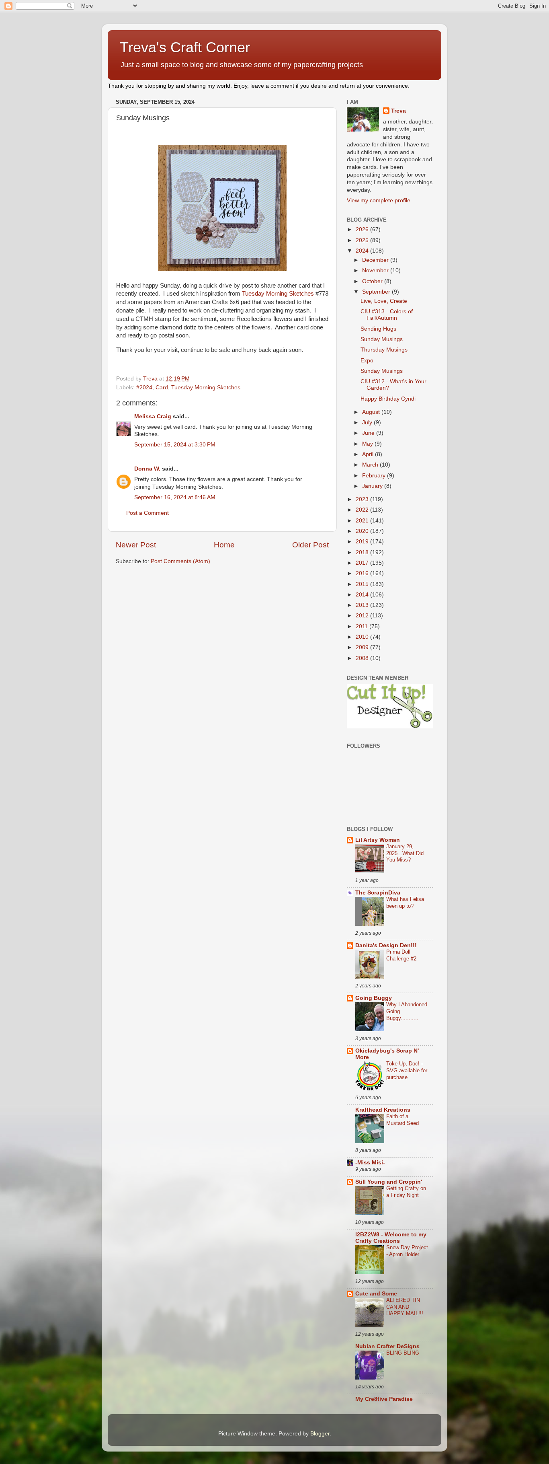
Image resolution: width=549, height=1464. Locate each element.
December (376, 260)
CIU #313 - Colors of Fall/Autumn (387, 314)
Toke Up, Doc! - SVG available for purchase (406, 1070)
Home (224, 545)
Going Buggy (373, 998)
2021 (363, 521)
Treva (398, 111)
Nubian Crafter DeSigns (387, 1346)
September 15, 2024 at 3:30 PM (174, 445)
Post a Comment (147, 513)
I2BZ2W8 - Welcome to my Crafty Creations (390, 1238)
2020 (363, 531)
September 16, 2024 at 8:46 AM (174, 497)
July (368, 422)
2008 (363, 658)
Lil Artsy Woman (377, 840)
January (373, 486)
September (377, 292)
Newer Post (136, 545)
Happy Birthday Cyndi (388, 399)
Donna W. (147, 469)
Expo (367, 361)
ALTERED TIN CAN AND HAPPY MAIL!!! (404, 1306)
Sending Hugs (378, 329)
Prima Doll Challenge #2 (401, 955)
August (371, 412)
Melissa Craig (152, 416)
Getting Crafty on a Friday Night (406, 1191)
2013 (363, 605)
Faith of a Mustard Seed (402, 1119)
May (368, 444)
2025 (363, 240)
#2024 (144, 388)
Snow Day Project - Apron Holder (407, 1250)
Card (162, 388)
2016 (363, 573)
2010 (363, 637)
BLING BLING (402, 1353)
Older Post (310, 545)
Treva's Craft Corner (185, 47)
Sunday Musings (382, 339)
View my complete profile (378, 200)
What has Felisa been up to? (405, 902)
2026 (363, 229)
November (376, 270)
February (374, 476)
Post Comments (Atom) (180, 561)
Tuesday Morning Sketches (278, 293)
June (369, 433)
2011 (362, 626)
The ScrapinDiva (377, 893)
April (368, 454)
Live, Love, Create (384, 301)
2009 (363, 647)
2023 (363, 499)
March (371, 465)
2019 (363, 542)
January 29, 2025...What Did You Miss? (405, 853)
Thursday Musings (384, 350)
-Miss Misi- (370, 1163)
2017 (363, 563)
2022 (363, 510)
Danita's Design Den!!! (386, 945)
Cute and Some (376, 1294)
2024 (363, 251)
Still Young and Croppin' (388, 1182)
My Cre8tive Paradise (384, 1399)
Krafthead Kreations (382, 1110)
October (373, 281)
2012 (363, 616)
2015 (363, 584)
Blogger (320, 1434)
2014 (363, 595)
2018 (363, 552)
